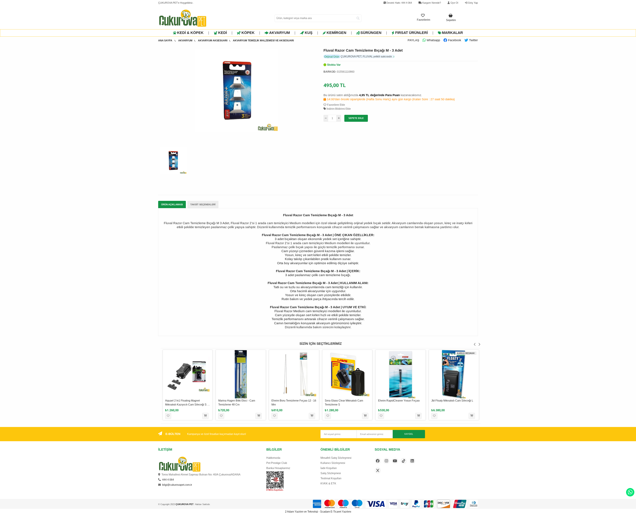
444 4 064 (168, 479)
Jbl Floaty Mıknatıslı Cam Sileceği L (452, 400)
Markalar (452, 33)
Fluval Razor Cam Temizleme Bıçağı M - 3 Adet (363, 50)
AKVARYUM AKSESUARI (212, 40)
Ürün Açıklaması (172, 204)
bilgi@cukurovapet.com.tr (177, 484)
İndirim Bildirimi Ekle (338, 108)
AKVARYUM (279, 33)
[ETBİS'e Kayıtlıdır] (274, 481)
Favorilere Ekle (336, 104)
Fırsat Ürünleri (411, 33)
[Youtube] (395, 461)
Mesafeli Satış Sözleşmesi (335, 457)
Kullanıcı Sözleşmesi (332, 463)
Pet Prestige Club (276, 463)
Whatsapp (433, 40)
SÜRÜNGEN (370, 33)
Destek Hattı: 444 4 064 (399, 2)
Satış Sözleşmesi (330, 473)
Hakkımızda (273, 457)
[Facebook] (378, 461)
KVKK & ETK (328, 483)
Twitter (473, 40)
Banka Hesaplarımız (278, 468)
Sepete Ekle (356, 118)
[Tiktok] (403, 461)
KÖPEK (248, 33)
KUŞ (309, 33)
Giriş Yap (472, 2)
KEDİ (222, 33)
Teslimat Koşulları (330, 478)
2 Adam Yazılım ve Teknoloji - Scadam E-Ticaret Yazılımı (318, 511)
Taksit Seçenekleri (202, 204)
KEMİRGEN (336, 33)
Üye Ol (454, 2)
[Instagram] (386, 461)
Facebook (454, 40)
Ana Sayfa (165, 40)
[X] (378, 470)
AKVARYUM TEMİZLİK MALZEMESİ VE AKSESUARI (263, 40)
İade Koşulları (328, 468)
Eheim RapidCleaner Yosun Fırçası (399, 400)
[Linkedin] (412, 461)
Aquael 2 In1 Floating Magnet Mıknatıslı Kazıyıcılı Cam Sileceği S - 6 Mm (186, 404)
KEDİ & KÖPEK (190, 33)
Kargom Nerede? (431, 2)
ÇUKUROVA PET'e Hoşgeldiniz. (175, 2)
